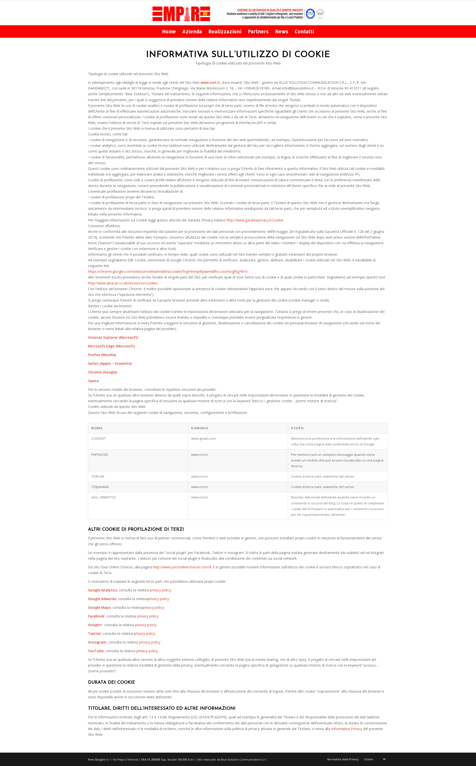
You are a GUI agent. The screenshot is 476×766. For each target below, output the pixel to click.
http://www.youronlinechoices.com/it (182, 567)
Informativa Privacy (346, 728)
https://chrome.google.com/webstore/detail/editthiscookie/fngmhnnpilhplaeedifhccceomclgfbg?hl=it (168, 271)
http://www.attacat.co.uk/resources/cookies (123, 283)
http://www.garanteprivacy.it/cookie (255, 220)
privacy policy (160, 590)
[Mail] (384, 759)
